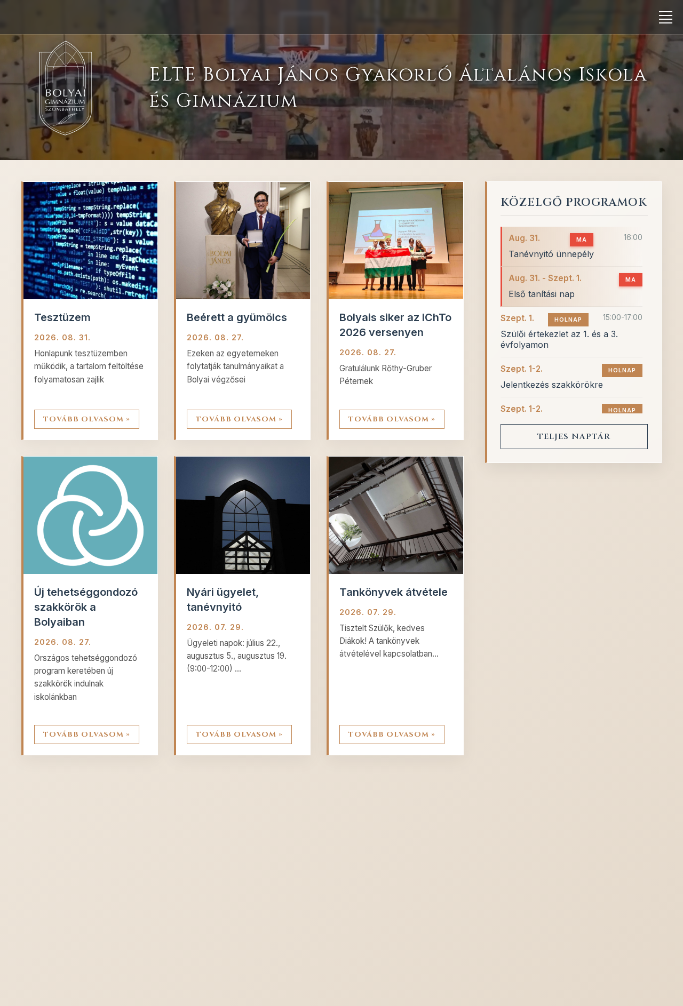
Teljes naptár (573, 436)
